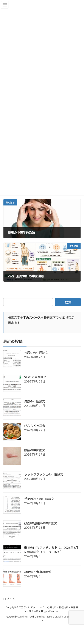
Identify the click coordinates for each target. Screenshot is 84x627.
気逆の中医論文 (34, 401)
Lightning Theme (43, 616)
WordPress (24, 616)
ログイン (9, 599)
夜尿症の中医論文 (36, 352)
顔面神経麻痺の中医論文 (40, 523)
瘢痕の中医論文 (34, 450)
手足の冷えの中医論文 (39, 499)
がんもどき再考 (34, 426)
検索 (68, 302)
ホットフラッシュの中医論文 (43, 474)
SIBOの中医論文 (35, 377)
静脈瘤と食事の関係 (37, 572)
